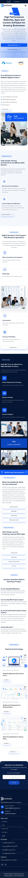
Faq (3, 825)
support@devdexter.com (12, 808)
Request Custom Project (14, 561)
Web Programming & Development (12, 257)
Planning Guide (14, 552)
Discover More (5, 109)
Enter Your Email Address (14, 773)
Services (4, 821)
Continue (14, 782)
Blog (3, 836)
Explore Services (13, 45)
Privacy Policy (8, 875)
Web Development (14, 506)
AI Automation (6, 320)
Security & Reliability (8, 337)
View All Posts (13, 751)
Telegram (17, 1)
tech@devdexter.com (8, 853)
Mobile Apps (6, 274)
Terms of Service (19, 875)
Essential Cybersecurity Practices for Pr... (13, 674)
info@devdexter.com (8, 842)
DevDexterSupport (10, 813)
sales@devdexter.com (9, 850)
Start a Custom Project (13, 49)
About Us (5, 828)
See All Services (13, 347)
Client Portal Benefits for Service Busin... (13, 738)
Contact (4, 832)
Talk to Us (14, 566)
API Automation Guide (14, 520)
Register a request (6, 214)
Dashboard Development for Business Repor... (12, 706)
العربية (8, 1)
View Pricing (14, 557)
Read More (6, 679)
